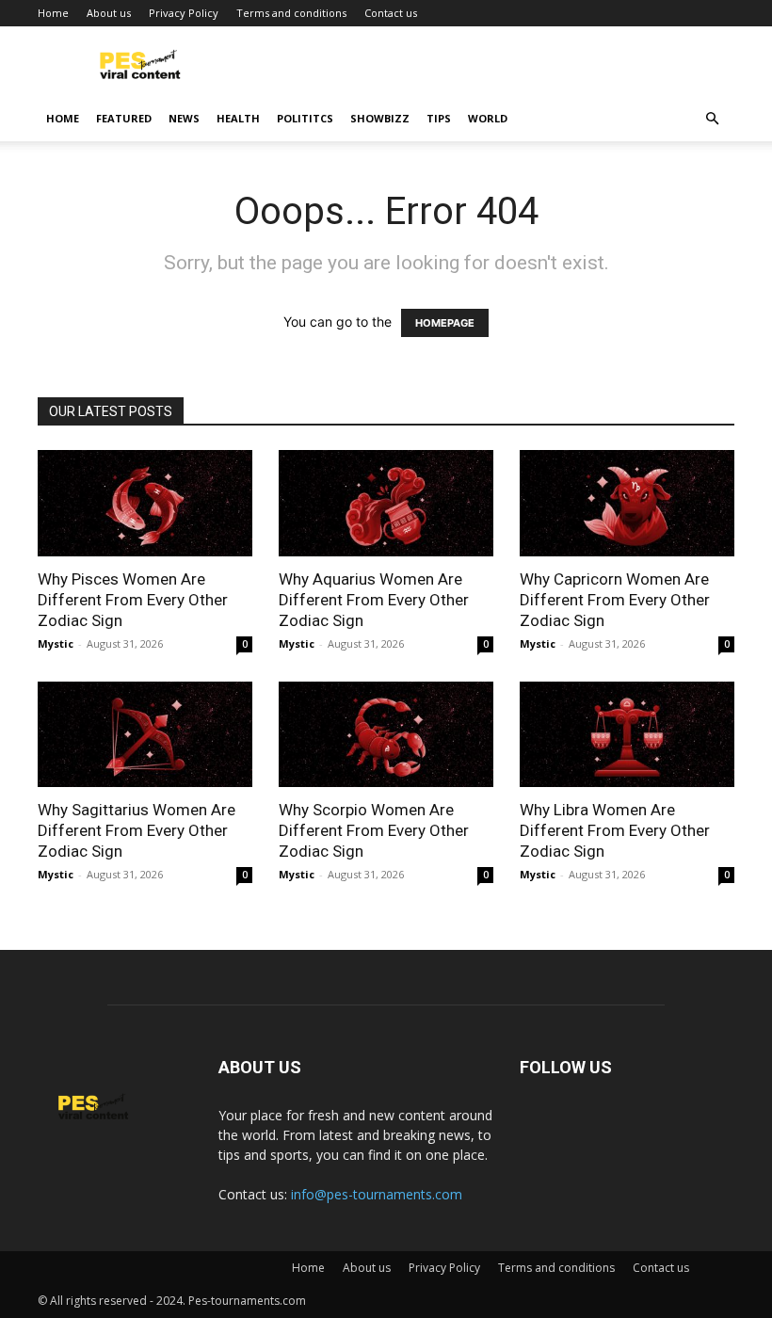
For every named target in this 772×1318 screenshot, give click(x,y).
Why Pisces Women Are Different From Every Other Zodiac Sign (133, 600)
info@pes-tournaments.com (376, 1194)
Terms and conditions (291, 13)
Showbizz (380, 118)
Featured (124, 118)
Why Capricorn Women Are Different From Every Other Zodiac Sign (615, 600)
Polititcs (305, 118)
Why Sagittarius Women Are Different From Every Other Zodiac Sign (136, 830)
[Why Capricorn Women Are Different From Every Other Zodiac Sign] (627, 503)
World (487, 118)
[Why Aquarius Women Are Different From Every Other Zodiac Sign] (386, 503)
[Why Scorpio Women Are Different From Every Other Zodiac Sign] (386, 735)
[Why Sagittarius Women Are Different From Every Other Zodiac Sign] (145, 735)
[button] (711, 119)
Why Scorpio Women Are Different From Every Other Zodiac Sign (374, 830)
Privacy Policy (183, 13)
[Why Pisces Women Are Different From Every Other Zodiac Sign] (145, 503)
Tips (438, 118)
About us (109, 13)
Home (53, 13)
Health (238, 118)
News (184, 118)
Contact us (390, 13)
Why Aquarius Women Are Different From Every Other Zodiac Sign (374, 600)
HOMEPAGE (444, 323)
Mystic (55, 643)
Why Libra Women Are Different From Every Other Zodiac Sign (615, 830)
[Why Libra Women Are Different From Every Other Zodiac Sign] (627, 735)
